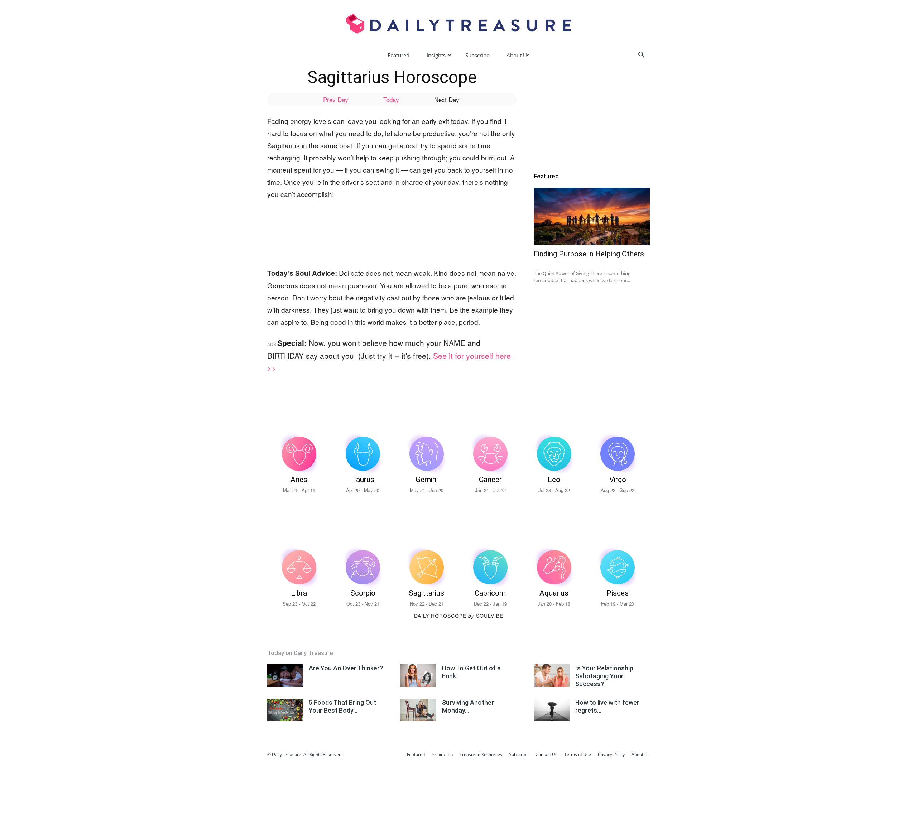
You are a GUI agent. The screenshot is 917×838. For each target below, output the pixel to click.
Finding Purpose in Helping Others (589, 254)
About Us (517, 55)
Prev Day (335, 99)
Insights (436, 55)
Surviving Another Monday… (468, 706)
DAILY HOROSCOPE (444, 615)
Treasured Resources (481, 754)
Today (391, 99)
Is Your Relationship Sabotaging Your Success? (604, 675)
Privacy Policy (611, 754)
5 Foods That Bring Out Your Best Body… (342, 706)
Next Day (446, 99)
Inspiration (442, 754)
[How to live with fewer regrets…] (552, 710)
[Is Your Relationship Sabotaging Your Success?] (552, 675)
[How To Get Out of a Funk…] (418, 675)
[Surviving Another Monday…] (418, 710)
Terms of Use (577, 754)
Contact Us (546, 754)
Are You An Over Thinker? (346, 668)
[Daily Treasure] (458, 24)
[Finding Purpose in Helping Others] (592, 216)
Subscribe (477, 55)
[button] (641, 55)
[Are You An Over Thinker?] (285, 675)
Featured (398, 55)
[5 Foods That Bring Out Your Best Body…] (285, 710)
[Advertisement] (397, 225)
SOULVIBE (489, 615)
